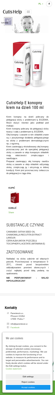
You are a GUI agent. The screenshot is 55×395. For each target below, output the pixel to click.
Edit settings (28, 376)
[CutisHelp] (27, 24)
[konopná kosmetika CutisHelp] (12, 11)
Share (11, 212)
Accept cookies (28, 387)
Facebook (15, 327)
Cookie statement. (14, 369)
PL (40, 4)
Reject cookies (28, 382)
